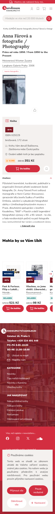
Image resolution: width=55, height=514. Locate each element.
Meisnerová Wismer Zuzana (17, 60)
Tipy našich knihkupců (18, 378)
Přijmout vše (16, 490)
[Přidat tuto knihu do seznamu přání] (46, 169)
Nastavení (39, 502)
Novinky (11, 374)
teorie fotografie (24, 28)
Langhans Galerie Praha (14, 65)
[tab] (11, 121)
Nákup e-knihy (14, 405)
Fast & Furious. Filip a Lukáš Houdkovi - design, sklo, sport (13, 288)
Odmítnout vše (16, 503)
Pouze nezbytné (38, 490)
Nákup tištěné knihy (17, 401)
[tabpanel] (27, 150)
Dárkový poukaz (15, 410)
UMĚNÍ (13, 28)
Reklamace (13, 414)
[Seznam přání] (38, 9)
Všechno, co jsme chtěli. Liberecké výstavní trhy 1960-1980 (36, 288)
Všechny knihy (14, 387)
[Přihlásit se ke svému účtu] (32, 9)
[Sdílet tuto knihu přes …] (35, 110)
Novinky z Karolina (16, 382)
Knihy (5, 28)
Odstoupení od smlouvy (19, 419)
